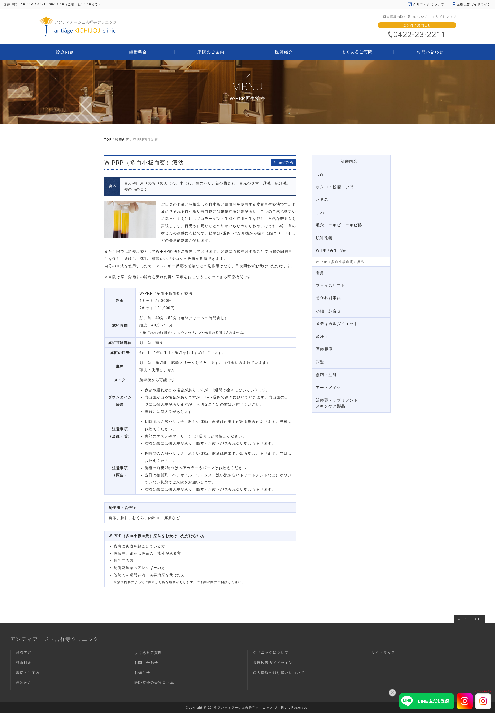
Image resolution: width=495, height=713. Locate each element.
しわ (320, 212)
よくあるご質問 (357, 51)
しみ (320, 174)
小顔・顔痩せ (328, 311)
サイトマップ (446, 17)
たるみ (322, 199)
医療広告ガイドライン (474, 4)
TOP (107, 139)
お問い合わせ (430, 51)
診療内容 (65, 51)
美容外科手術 (328, 298)
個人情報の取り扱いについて (405, 17)
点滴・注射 (326, 374)
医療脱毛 (324, 349)
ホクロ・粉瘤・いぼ (335, 187)
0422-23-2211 (419, 34)
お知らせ (142, 672)
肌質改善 (324, 238)
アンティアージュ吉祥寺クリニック (54, 639)
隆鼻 (320, 272)
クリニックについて (428, 4)
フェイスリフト (330, 285)
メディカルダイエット (337, 323)
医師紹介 (284, 51)
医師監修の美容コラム (154, 682)
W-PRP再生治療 (331, 250)
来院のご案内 (210, 51)
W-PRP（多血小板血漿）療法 (340, 262)
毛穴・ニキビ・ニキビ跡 (339, 225)
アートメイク (328, 387)
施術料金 (138, 51)
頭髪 (320, 362)
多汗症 (322, 336)
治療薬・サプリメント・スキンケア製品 (339, 403)
